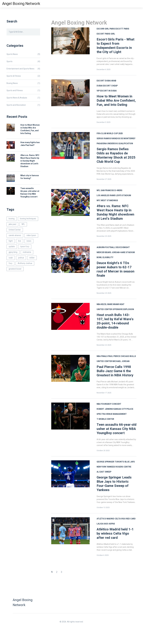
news (29, 241)
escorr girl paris (106, 28)
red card (131, 518)
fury (10, 263)
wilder (32, 257)
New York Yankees (106, 466)
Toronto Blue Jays (125, 461)
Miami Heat (118, 304)
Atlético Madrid (105, 518)
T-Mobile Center (105, 419)
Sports (23, 61)
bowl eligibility (105, 257)
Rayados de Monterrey (123, 138)
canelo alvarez (15, 235)
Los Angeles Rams (106, 195)
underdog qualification (120, 143)
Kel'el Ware (107, 304)
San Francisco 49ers (111, 190)
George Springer (105, 461)
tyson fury (24, 246)
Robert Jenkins (105, 409)
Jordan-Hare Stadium (123, 252)
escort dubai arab (106, 80)
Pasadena (102, 143)
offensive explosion (123, 309)
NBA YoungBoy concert (109, 404)
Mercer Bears (104, 252)
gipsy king (13, 252)
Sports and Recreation (23, 105)
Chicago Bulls (128, 356)
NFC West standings (107, 200)
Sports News (23, 54)
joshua (21, 257)
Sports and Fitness (23, 90)
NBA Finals (102, 356)
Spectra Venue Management (112, 414)
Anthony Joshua (25, 263)
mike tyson (31, 235)
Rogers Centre (123, 466)
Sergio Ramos (104, 138)
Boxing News (23, 83)
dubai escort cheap (107, 85)
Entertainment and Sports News (23, 68)
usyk (11, 257)
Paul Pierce (114, 356)
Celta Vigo (120, 518)
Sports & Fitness (23, 76)
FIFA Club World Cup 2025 (110, 133)
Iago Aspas (109, 523)
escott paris (122, 28)
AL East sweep (104, 471)
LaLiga (100, 523)
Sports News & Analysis (23, 97)
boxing (12, 218)
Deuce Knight (122, 247)
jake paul (12, 224)
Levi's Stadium (123, 195)
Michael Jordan (120, 361)
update (12, 246)
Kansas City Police (123, 409)
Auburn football (106, 247)
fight (11, 241)
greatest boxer (15, 268)
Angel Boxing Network (21, 4)
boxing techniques (28, 218)
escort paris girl (106, 33)
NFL (98, 190)
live (19, 241)
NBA (99, 304)
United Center (104, 309)
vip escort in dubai (107, 90)
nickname (27, 252)
